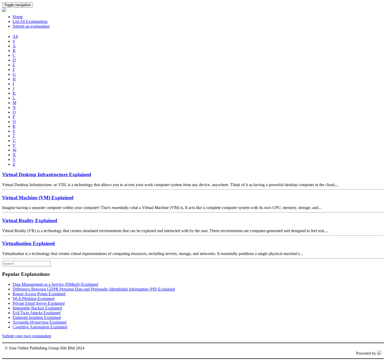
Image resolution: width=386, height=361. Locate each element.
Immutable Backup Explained (37, 308)
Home (18, 16)
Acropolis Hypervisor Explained (39, 322)
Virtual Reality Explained (29, 220)
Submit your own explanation (26, 336)
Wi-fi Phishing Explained (33, 298)
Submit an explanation (31, 26)
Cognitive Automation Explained (40, 327)
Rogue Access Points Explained (39, 294)
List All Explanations (30, 21)
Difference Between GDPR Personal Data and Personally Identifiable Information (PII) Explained (94, 289)
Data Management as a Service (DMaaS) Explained (55, 284)
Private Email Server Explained (39, 303)
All (15, 36)
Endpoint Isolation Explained (37, 317)
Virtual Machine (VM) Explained (38, 197)
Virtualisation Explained (28, 243)
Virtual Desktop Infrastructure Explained (46, 174)
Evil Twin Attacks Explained (36, 313)
